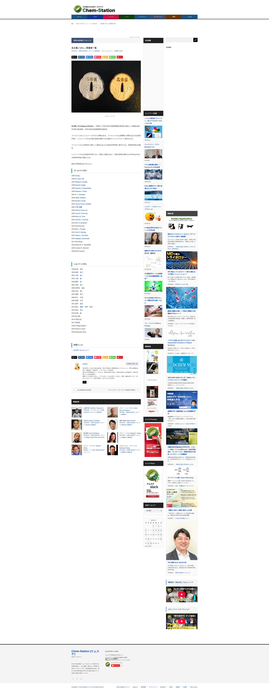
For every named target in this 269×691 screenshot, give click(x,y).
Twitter (171, 687)
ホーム (79, 16)
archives (177, 423)
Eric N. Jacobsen (81, 223)
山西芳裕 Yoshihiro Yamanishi (93, 408)
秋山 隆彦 (79, 307)
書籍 (174, 16)
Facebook (163, 687)
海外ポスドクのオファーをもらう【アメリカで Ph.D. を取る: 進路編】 (182, 235)
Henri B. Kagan (80, 185)
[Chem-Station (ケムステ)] (94, 9)
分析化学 (87, 425)
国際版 (178, 687)
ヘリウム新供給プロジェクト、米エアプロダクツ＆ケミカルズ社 (153, 120)
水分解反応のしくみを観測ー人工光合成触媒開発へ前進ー (153, 276)
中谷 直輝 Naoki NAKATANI (177, 562)
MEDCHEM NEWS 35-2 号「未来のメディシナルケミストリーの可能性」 (182, 379)
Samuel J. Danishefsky (83, 188)
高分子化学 (101, 437)
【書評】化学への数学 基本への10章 (180, 510)
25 (161, 539)
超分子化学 (94, 437)
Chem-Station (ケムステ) (85, 652)
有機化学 (123, 414)
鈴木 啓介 (79, 269)
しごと (127, 16)
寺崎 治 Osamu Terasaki (92, 420)
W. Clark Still (79, 179)
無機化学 (93, 425)
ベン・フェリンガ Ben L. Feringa (153, 324)
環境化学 (87, 437)
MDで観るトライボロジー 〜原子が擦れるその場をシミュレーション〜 (181, 273)
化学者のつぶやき (188, 246)
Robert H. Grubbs (81, 182)
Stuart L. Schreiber (81, 235)
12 (145, 534)
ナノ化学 (92, 450)
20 (148, 539)
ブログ (95, 16)
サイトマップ (153, 687)
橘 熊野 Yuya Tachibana (91, 433)
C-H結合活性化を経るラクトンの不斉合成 (153, 229)
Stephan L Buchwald (82, 238)
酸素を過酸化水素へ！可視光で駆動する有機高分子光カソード (182, 312)
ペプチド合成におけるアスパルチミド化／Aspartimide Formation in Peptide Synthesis (182, 343)
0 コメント (110, 51)
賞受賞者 (97, 51)
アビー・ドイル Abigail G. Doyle (130, 433)
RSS (81, 678)
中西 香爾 (78, 207)
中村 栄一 (79, 275)
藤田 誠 (78, 282)
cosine (121, 51)
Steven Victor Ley (81, 210)
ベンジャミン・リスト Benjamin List (152, 146)
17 (158, 534)
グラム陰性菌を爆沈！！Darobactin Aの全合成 (153, 166)
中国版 (185, 687)
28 (151, 543)
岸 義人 (77, 176)
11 (161, 530)
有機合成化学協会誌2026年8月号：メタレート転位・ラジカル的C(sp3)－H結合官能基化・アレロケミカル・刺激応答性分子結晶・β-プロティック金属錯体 (182, 450)
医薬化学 (99, 412)
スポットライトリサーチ (182, 323)
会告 (187, 423)
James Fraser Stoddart (83, 204)
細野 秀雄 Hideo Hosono (127, 420)
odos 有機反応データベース (185, 353)
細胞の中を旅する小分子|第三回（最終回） (153, 252)
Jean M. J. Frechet (81, 220)
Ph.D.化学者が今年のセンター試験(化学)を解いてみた (153, 300)
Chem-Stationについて (122, 687)
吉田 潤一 (79, 291)
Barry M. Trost (80, 216)
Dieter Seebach (80, 198)
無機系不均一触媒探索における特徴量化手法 (182, 412)
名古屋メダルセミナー (81, 350)
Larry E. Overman (81, 213)
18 (161, 534)
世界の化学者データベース (86, 51)
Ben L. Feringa (80, 229)
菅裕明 (77, 322)
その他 (177, 518)
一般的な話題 (179, 246)
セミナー (183, 423)
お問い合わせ (194, 687)
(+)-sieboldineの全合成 (84, 390)
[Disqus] (106, 483)
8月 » (150, 546)
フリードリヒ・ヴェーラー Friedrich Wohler (121, 390)
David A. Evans (80, 201)
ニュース (111, 16)
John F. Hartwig (80, 232)
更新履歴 (143, 687)
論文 (187, 284)
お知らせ (135, 687)
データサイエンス (96, 410)
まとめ (190, 16)
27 (148, 543)
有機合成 (129, 437)
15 (153, 534)
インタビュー (142, 16)
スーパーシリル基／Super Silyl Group (181, 477)
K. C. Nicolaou (80, 194)
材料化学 (123, 425)
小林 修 (78, 278)
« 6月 (146, 546)
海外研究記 (175, 248)
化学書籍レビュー (185, 518)
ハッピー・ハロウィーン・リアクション (153, 208)
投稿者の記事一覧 (132, 363)
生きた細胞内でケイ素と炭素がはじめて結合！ (153, 187)
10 (158, 530)
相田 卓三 (79, 272)
